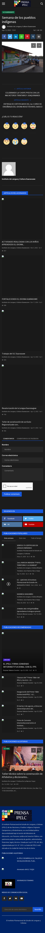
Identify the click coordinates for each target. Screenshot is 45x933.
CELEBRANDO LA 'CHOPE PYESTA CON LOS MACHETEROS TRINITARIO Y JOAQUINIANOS (22, 94)
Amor (24, 133)
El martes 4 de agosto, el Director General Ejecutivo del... (29, 707)
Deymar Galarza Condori (11, 670)
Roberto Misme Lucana (25, 614)
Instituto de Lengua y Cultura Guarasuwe (21, 26)
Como (6, 133)
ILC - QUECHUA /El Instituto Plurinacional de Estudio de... (27, 581)
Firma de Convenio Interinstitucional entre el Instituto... (26, 723)
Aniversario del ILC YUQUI (25, 869)
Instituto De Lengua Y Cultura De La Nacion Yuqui (18, 781)
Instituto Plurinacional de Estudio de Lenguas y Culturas (29, 552)
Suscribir (37, 909)
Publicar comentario (12, 494)
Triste (15, 148)
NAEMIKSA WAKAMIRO (25, 594)
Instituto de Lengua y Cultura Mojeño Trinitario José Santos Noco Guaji (29, 569)
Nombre (5, 445)
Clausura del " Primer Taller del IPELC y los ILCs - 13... (28, 678)
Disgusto (15, 133)
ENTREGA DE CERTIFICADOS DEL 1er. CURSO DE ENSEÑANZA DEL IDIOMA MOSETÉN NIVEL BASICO (22, 105)
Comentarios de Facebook (27, 439)
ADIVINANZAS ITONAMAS (25, 880)
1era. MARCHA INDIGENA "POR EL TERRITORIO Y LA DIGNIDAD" (29, 563)
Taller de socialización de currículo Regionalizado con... (16, 423)
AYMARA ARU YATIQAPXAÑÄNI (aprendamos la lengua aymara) (28, 610)
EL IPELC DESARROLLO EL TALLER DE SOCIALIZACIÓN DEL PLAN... (29, 859)
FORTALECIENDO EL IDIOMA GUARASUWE (20, 299)
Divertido (32, 133)
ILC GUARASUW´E (8, 12)
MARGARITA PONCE (23, 585)
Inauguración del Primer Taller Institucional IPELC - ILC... (28, 693)
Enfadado (6, 148)
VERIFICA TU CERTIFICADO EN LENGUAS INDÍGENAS (27, 546)
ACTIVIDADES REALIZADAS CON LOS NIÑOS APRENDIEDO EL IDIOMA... (20, 243)
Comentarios (8, 439)
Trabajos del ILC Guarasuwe (13, 353)
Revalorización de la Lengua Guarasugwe (19, 408)
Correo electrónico (10, 455)
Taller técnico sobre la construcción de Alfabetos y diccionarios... (22, 775)
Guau (24, 148)
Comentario (7, 466)
